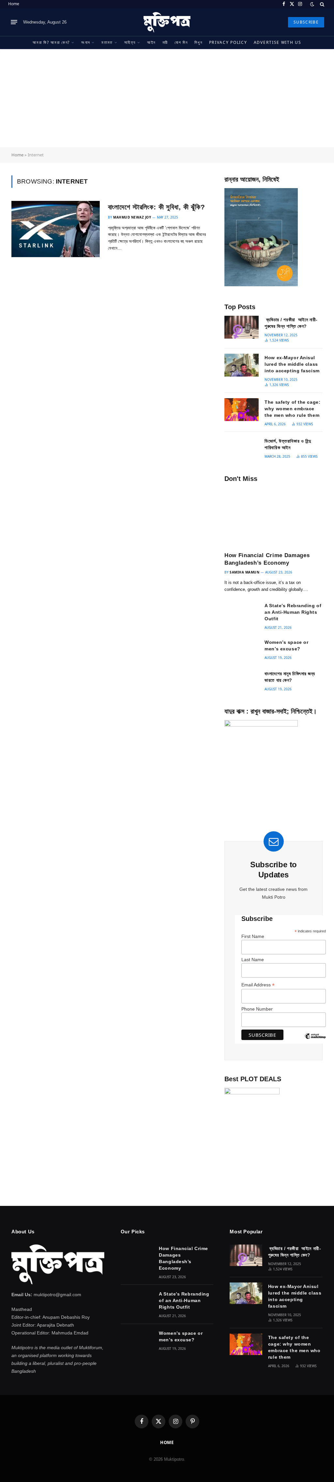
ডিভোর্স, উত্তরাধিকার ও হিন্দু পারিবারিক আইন (288, 444)
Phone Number (257, 1009)
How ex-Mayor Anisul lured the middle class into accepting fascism (292, 364)
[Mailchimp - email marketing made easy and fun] (315, 1041)
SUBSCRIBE (306, 22)
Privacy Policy (228, 42)
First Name (252, 936)
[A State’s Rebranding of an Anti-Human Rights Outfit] (241, 613)
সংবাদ (85, 42)
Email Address (258, 985)
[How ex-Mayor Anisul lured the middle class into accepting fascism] (241, 365)
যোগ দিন (181, 42)
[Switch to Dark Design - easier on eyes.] (312, 4)
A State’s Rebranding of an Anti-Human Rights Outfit (293, 612)
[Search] (321, 4)
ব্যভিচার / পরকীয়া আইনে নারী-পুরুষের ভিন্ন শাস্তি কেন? (291, 323)
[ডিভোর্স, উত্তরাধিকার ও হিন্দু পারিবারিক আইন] (241, 448)
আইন (151, 42)
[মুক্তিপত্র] (167, 22)
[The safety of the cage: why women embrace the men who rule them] (241, 409)
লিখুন (198, 42)
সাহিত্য (130, 42)
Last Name (252, 959)
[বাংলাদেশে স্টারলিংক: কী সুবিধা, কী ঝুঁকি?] (55, 229)
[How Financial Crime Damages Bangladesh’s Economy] (273, 516)
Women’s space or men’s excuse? (286, 645)
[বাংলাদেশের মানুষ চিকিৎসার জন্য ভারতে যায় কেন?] (241, 681)
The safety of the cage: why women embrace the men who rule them (292, 408)
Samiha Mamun (244, 572)
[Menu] (14, 22)
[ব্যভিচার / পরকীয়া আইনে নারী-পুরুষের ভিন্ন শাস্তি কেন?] (241, 327)
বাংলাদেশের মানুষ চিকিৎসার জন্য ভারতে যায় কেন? (290, 677)
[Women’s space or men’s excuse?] (241, 649)
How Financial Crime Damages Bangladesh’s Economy (267, 559)
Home (13, 4)
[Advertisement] (167, 98)
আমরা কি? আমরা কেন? (51, 42)
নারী (165, 42)
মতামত (107, 42)
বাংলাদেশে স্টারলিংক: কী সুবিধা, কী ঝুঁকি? (156, 207)
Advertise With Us (277, 42)
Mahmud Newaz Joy (132, 217)
